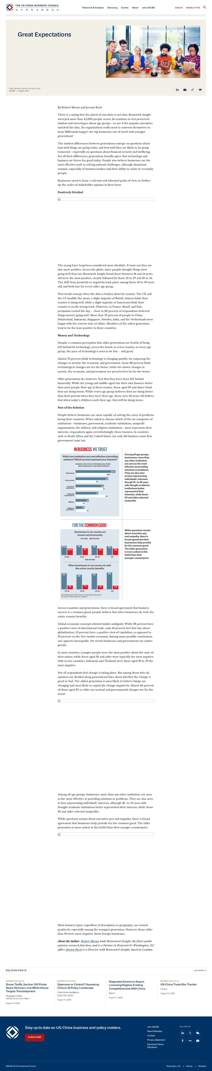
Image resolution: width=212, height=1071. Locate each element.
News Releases (154, 1031)
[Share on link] (193, 90)
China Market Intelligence (68, 992)
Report (112, 993)
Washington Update (14, 996)
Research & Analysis (93, 8)
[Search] (204, 7)
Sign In (179, 8)
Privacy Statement (156, 1040)
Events (124, 8)
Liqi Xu (70, 995)
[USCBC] (32, 7)
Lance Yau (61, 995)
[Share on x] (190, 1033)
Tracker (163, 989)
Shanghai (202, 1066)
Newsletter (193, 8)
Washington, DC (173, 1066)
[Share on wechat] (198, 1033)
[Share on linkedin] (177, 90)
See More (199, 971)
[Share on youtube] (198, 1041)
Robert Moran (90, 941)
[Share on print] (200, 90)
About (135, 8)
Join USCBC (148, 8)
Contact (151, 1036)
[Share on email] (185, 90)
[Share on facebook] (182, 1041)
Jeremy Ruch (74, 949)
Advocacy (112, 8)
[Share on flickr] (190, 1041)
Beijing (189, 1066)
